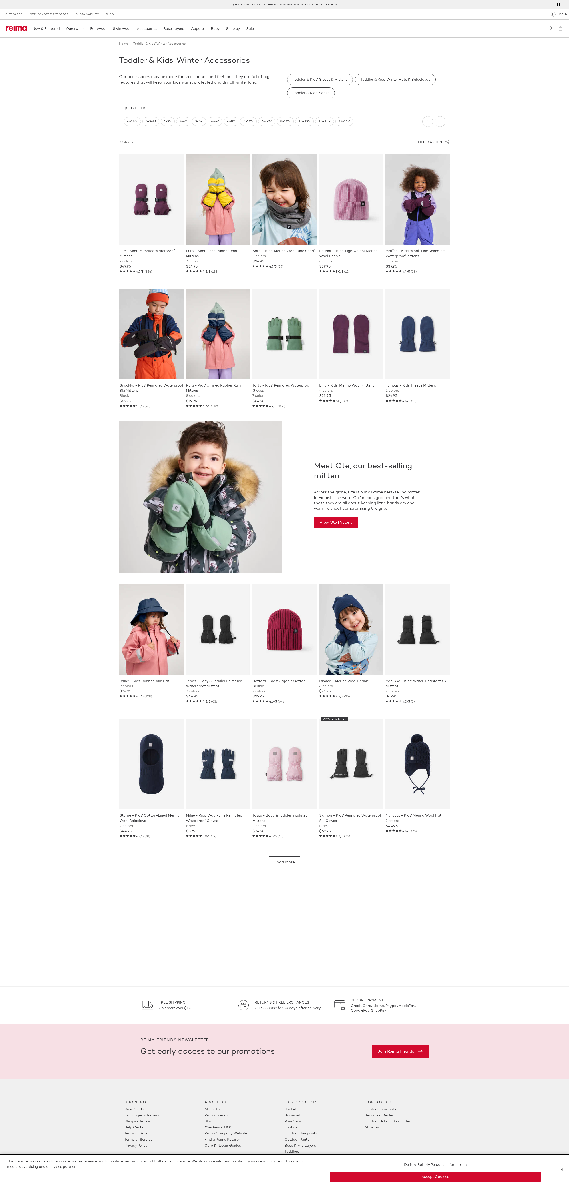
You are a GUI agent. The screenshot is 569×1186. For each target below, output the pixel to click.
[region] (271, 121)
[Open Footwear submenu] (108, 28)
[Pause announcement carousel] (558, 4)
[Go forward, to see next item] (440, 121)
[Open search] (551, 28)
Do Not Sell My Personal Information (435, 1164)
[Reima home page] (16, 28)
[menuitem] (164, 1109)
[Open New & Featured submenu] (61, 28)
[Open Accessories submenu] (158, 28)
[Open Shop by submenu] (241, 28)
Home (123, 44)
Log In (562, 14)
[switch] (132, 121)
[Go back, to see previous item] (427, 121)
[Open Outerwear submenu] (85, 28)
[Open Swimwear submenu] (132, 28)
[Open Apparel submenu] (206, 28)
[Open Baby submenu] (221, 28)
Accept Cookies (435, 1176)
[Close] (562, 1169)
